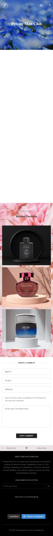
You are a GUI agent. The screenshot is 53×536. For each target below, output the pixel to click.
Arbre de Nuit (42, 448)
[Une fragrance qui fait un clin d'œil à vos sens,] (26, 507)
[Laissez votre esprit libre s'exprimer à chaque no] (43, 507)
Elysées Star (11, 448)
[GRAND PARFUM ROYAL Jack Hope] (26, 329)
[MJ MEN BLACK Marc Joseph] (26, 245)
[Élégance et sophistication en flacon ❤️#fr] (9, 507)
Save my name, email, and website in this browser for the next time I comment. (25, 399)
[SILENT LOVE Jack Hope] (26, 287)
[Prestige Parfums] (5, 5)
